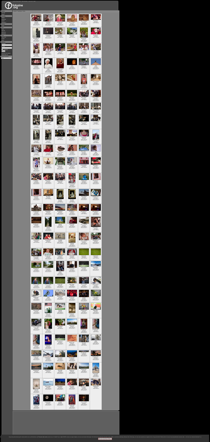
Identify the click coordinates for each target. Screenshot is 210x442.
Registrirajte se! (5, 54)
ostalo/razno (36, 23)
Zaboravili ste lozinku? (6, 53)
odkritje (3, 17)
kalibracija (4, 19)
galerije (3, 20)
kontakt (3, 38)
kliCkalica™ (4, 22)
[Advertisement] (62, 422)
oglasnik (3, 30)
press (3, 40)
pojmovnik (4, 32)
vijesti (3, 29)
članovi (3, 14)
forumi (3, 25)
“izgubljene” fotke (21, 11)
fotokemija (4, 33)
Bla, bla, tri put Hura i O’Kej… (105, 438)
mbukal (14, 11)
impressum (4, 37)
